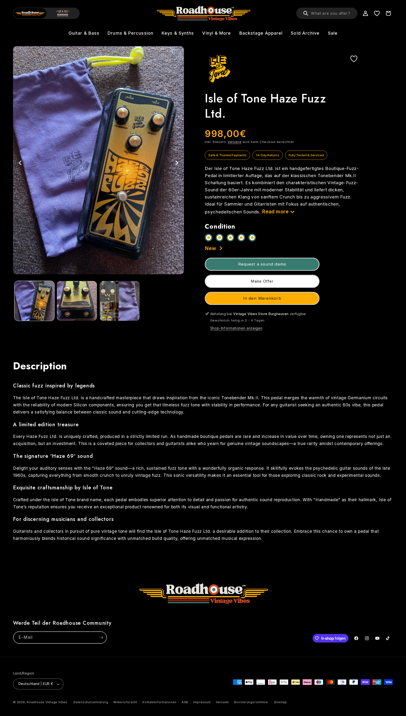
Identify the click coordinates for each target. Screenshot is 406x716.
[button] (83, 33)
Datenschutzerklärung (90, 702)
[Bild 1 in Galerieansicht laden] (34, 301)
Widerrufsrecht (125, 702)
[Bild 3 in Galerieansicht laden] (120, 301)
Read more (275, 211)
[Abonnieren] (101, 637)
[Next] (176, 163)
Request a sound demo (262, 264)
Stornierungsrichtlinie (251, 702)
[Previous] (20, 163)
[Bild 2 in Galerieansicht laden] (77, 301)
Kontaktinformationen (159, 702)
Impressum (202, 702)
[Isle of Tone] (219, 68)
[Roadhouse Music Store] (62, 13)
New (210, 248)
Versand (234, 141)
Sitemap (280, 702)
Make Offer (262, 281)
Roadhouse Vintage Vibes (47, 702)
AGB (185, 702)
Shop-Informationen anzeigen (236, 328)
